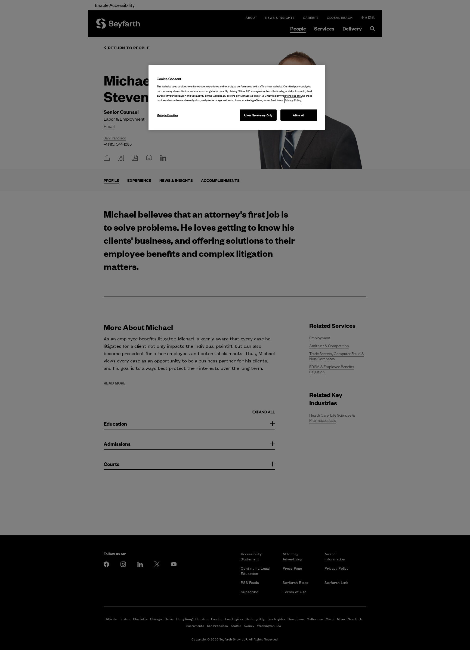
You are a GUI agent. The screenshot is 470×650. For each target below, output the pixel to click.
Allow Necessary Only (258, 115)
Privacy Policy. (293, 100)
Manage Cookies (167, 114)
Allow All (298, 115)
